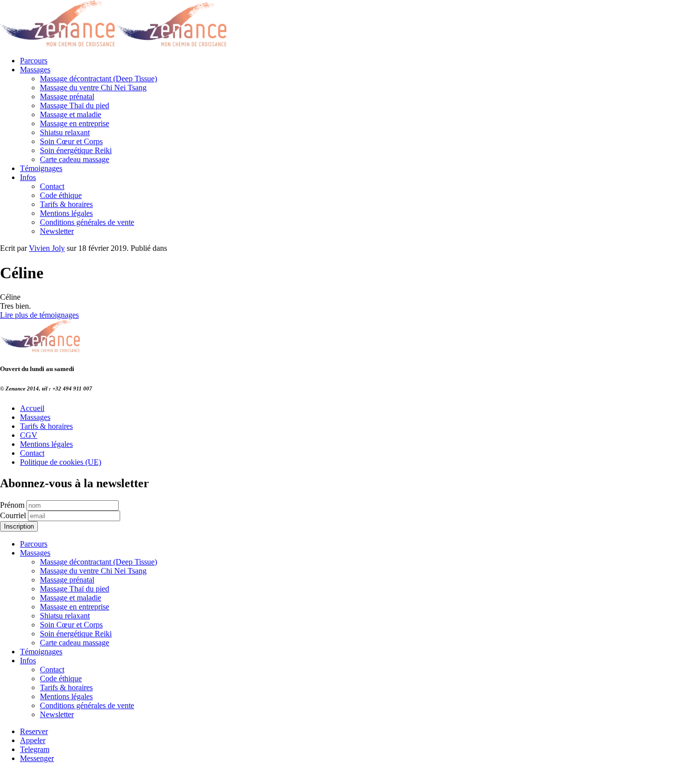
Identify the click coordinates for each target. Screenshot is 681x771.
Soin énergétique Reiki (76, 150)
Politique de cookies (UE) (60, 462)
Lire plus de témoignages (39, 315)
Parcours (33, 60)
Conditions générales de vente (87, 222)
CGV (28, 435)
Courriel (13, 515)
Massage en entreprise (74, 123)
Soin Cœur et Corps (71, 141)
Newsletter (57, 231)
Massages (35, 69)
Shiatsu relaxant (65, 132)
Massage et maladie (70, 114)
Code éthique (61, 195)
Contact (52, 186)
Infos (28, 177)
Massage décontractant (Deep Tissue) (98, 78)
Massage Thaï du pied (74, 105)
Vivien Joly (47, 248)
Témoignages (41, 168)
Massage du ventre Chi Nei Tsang (93, 87)
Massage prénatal (67, 96)
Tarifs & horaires (66, 204)
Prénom (12, 505)
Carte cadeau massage (74, 159)
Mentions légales (66, 213)
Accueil (32, 408)
